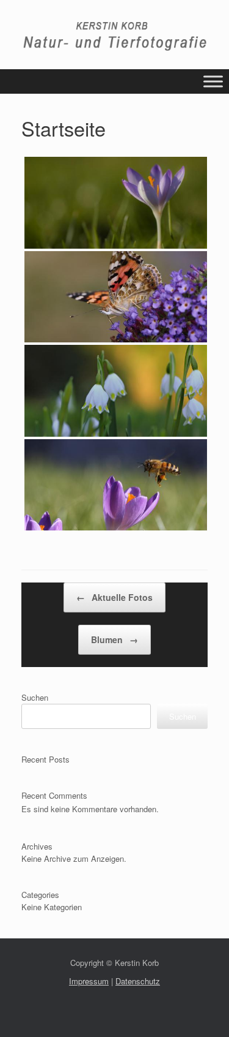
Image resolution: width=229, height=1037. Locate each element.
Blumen (114, 639)
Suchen (34, 697)
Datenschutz (137, 981)
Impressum (89, 981)
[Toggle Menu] (213, 82)
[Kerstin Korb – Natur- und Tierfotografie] (114, 36)
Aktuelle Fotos (114, 597)
